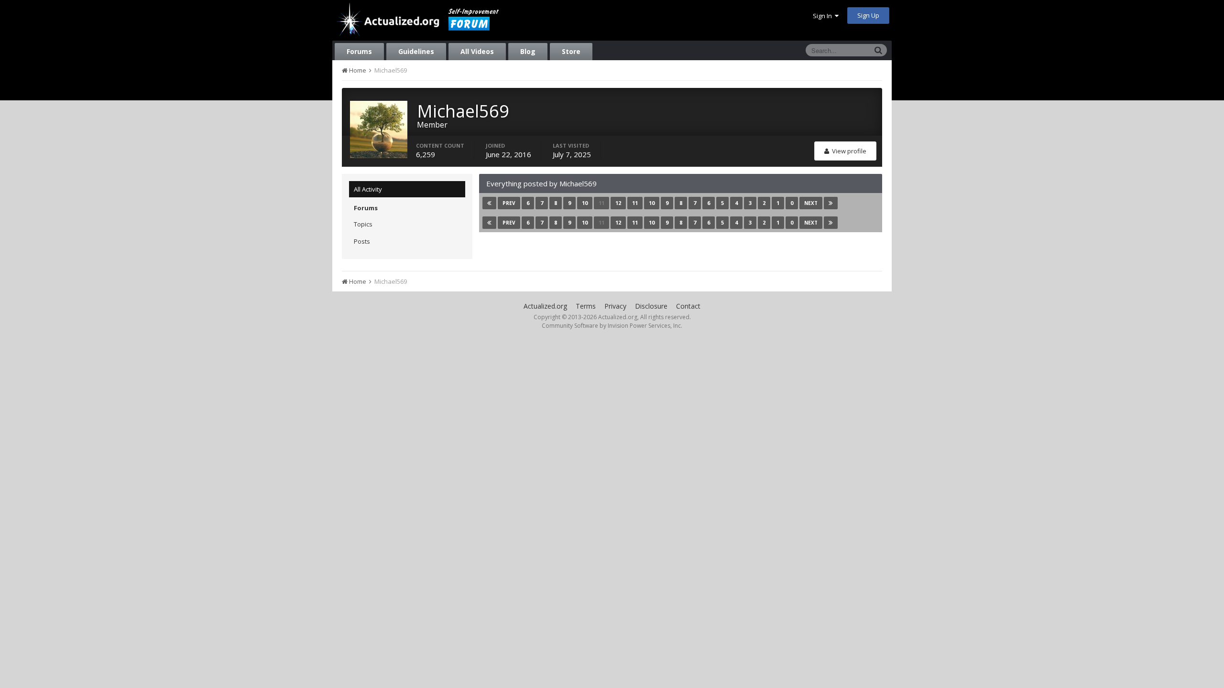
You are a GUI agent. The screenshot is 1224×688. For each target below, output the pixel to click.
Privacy (615, 306)
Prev (509, 203)
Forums (359, 51)
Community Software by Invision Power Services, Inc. (612, 326)
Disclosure (651, 306)
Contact (688, 306)
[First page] (489, 203)
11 (601, 202)
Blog (528, 51)
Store (571, 51)
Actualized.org (545, 306)
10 (585, 202)
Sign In (824, 15)
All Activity (368, 189)
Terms (586, 306)
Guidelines (416, 51)
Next (811, 203)
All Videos (477, 51)
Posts (362, 241)
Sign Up (868, 15)
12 (618, 202)
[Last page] (831, 203)
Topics (363, 224)
